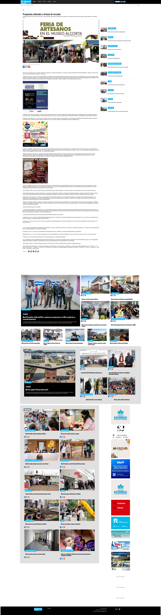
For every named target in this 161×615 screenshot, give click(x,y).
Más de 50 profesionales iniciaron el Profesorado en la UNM (118, 67)
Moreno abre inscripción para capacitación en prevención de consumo (119, 40)
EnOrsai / (34, 1)
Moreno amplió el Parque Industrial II (114, 58)
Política (44, 1)
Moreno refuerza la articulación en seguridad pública (116, 31)
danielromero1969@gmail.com (101, 611)
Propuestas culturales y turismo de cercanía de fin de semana (118, 111)
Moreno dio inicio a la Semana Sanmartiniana (115, 76)
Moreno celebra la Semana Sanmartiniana (114, 102)
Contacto (49, 608)
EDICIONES (118, 1)
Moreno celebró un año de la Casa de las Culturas (116, 93)
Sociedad (39, 1)
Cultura (54, 1)
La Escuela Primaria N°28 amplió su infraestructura (116, 84)
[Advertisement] (5, 27)
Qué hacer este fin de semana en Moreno (114, 49)
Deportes (49, 1)
